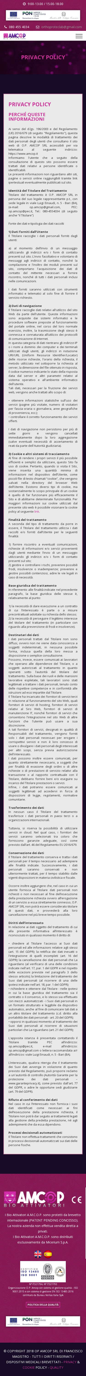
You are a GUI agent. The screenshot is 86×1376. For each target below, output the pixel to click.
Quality (56, 1367)
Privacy (70, 1362)
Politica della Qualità (43, 1304)
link (36, 511)
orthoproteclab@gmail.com (61, 27)
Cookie (29, 1367)
